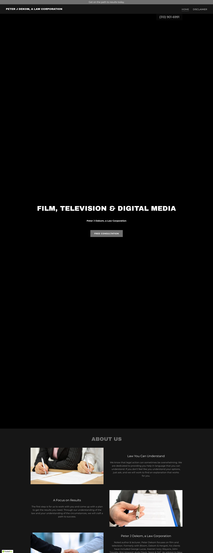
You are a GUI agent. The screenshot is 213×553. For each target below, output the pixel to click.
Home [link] (185, 9)
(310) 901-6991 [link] (169, 17)
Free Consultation (106, 233)
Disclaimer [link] (200, 9)
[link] (34, 9)
